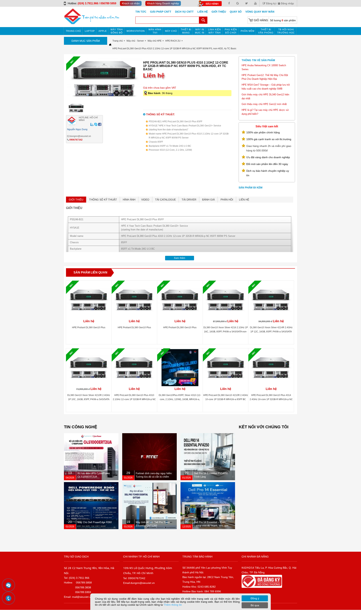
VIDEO (145, 199)
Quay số (236, 11)
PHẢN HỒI (227, 199)
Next (149, 79)
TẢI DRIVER (189, 199)
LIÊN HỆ (244, 199)
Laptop (90, 31)
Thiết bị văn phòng (265, 31)
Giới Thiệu (219, 11)
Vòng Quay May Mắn (259, 11)
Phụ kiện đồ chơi (231, 31)
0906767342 (76, 139)
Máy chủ (171, 31)
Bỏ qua (255, 605)
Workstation (136, 31)
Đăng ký (270, 3)
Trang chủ (73, 31)
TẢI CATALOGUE (165, 199)
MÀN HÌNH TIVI (155, 31)
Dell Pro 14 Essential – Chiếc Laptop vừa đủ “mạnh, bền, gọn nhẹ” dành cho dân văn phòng (211, 525)
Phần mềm (247, 31)
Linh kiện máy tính (214, 31)
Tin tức (140, 11)
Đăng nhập (287, 3)
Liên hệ (202, 11)
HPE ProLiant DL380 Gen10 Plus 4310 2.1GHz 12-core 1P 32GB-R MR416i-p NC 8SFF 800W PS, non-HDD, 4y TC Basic (134, 399)
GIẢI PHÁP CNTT (160, 11)
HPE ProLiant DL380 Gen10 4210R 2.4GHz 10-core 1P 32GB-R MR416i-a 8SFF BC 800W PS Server (225, 399)
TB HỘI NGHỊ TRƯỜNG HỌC (286, 31)
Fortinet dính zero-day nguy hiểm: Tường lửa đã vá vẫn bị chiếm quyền (154, 477)
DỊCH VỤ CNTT (184, 11)
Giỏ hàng (261, 20)
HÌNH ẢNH (129, 199)
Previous (59, 79)
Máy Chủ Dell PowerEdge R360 (94, 522)
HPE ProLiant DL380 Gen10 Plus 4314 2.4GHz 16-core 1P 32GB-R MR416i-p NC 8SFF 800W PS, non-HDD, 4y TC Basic (271, 399)
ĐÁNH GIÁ (208, 199)
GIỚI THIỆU (76, 199)
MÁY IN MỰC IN (199, 31)
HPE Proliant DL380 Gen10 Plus (88, 327)
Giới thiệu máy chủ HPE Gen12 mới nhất (264, 104)
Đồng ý (255, 598)
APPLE (103, 31)
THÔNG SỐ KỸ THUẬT (103, 199)
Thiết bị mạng (186, 31)
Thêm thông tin (173, 604)
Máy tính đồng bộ (117, 31)
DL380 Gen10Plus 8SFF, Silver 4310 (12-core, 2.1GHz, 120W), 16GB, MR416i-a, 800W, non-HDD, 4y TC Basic (180, 399)
